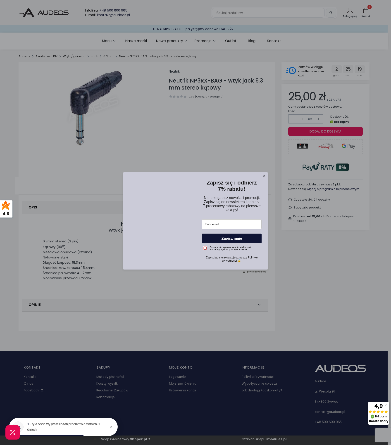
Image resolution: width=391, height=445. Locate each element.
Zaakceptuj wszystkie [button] (195, 251)
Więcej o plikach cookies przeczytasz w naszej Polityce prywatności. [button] (184, 222)
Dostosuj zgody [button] (196, 242)
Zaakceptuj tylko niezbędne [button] (195, 234)
